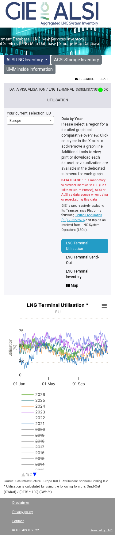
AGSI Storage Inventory (76, 59)
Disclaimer (20, 503)
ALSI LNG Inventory (25, 59)
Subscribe (86, 79)
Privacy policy (22, 512)
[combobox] (30, 120)
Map (74, 285)
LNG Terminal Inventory (77, 274)
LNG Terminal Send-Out (82, 260)
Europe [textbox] (15, 121)
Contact (18, 521)
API (105, 79)
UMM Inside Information (29, 69)
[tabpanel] (57, 397)
